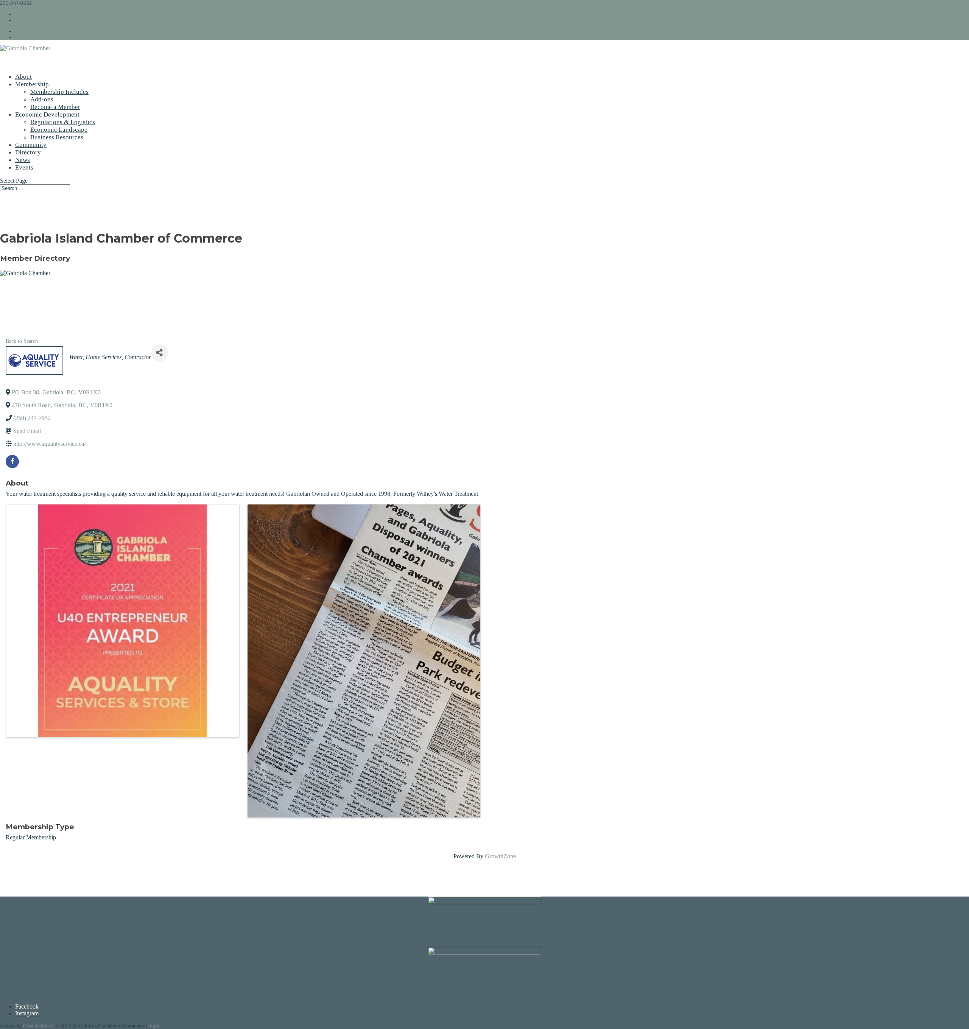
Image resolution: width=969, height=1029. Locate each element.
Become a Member (55, 107)
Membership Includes (59, 91)
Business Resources (56, 137)
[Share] (159, 352)
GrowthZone (500, 856)
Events (24, 167)
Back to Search (22, 341)
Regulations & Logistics (62, 122)
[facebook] (12, 461)
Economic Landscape (58, 129)
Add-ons (41, 99)
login (153, 1026)
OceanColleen (37, 1026)
